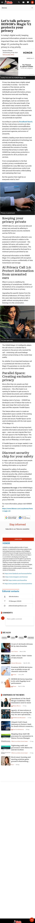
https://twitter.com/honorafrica (17, 580)
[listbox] (17, 601)
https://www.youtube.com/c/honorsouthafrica (18, 583)
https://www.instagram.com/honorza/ (16, 577)
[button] (2, 2)
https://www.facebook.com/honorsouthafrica (18, 573)
